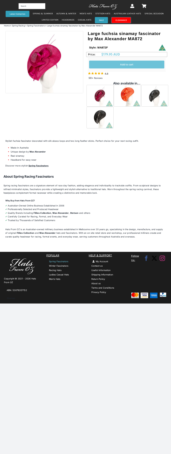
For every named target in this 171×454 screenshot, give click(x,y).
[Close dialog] (123, 207)
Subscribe (85, 239)
